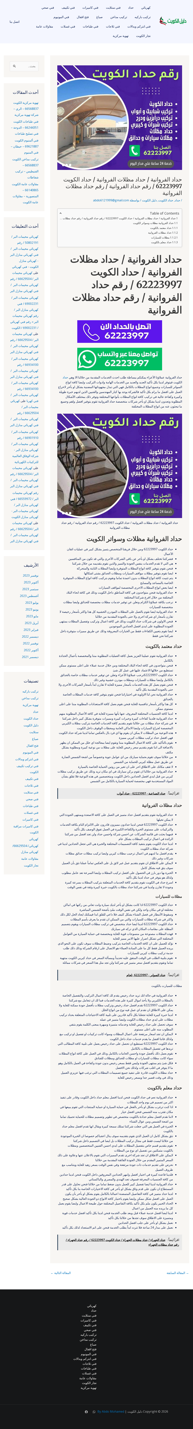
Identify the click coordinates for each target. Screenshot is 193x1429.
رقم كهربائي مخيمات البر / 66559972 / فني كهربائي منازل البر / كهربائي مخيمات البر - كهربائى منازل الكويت (24, 505)
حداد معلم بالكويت (161, 242)
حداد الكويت (165, 200)
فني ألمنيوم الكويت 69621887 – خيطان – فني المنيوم (24, 146)
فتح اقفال (83, 17)
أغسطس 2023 (29, 596)
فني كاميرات (90, 7)
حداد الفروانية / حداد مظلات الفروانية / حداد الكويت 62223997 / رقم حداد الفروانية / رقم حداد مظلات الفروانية (117, 218)
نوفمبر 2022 (30, 643)
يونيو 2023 (31, 609)
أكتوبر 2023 (31, 582)
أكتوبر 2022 (31, 650)
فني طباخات (90, 26)
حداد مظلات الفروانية (160, 232)
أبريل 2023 (31, 623)
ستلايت (33, 732)
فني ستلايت (113, 7)
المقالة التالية (61, 1273)
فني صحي (47, 7)
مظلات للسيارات (160, 237)
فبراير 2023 (31, 630)
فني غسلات (68, 26)
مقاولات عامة (44, 26)
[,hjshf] (94, 1411)
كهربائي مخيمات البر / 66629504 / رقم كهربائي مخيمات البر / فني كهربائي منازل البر (24, 413)
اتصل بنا (14, 22)
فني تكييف (68, 7)
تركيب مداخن (118, 17)
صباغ (99, 17)
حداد (131, 7)
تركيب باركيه (143, 17)
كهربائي (146, 7)
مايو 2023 (32, 616)
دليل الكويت (149, 200)
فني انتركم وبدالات (139, 26)
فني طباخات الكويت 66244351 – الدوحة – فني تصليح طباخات (24, 127)
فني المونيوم (61, 17)
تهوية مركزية (121, 36)
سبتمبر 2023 (30, 589)
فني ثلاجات (113, 26)
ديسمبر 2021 (30, 657)
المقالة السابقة (178, 1273)
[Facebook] (86, 1411)
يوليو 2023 (31, 603)
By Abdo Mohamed (110, 1411)
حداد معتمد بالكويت (161, 228)
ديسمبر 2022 (30, 636)
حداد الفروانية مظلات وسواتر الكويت (153, 223)
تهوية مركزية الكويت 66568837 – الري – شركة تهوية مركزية (25, 109)
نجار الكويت (143, 36)
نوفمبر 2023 (30, 575)
